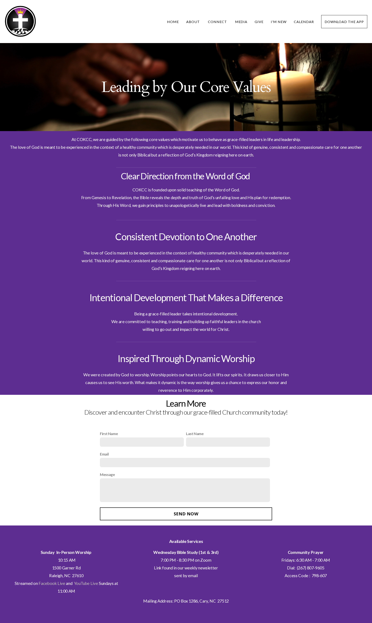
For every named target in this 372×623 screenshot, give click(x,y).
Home (173, 22)
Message (107, 474)
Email (104, 454)
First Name (109, 433)
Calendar (304, 22)
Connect (218, 22)
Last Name (195, 433)
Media (241, 22)
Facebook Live (52, 583)
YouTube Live (86, 583)
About (193, 22)
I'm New (279, 22)
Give (259, 22)
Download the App (344, 22)
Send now (186, 514)
